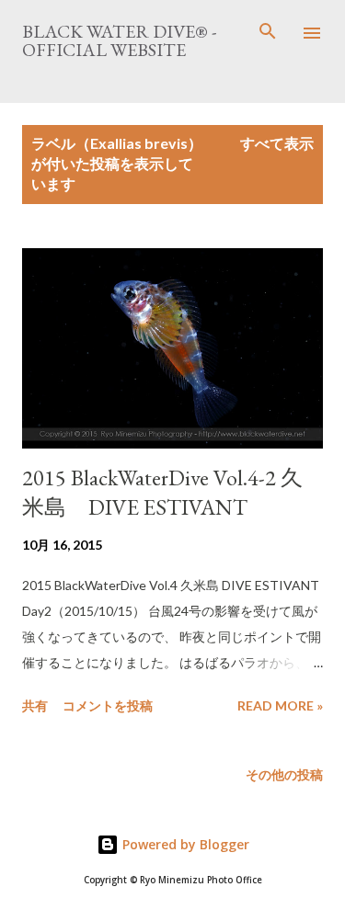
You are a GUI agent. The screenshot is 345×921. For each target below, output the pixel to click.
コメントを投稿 (108, 705)
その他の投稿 (284, 774)
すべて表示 (277, 143)
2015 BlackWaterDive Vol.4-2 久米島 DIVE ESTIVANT (162, 492)
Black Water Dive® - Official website (119, 40)
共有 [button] (35, 705)
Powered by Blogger (184, 844)
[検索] (268, 33)
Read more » (280, 705)
